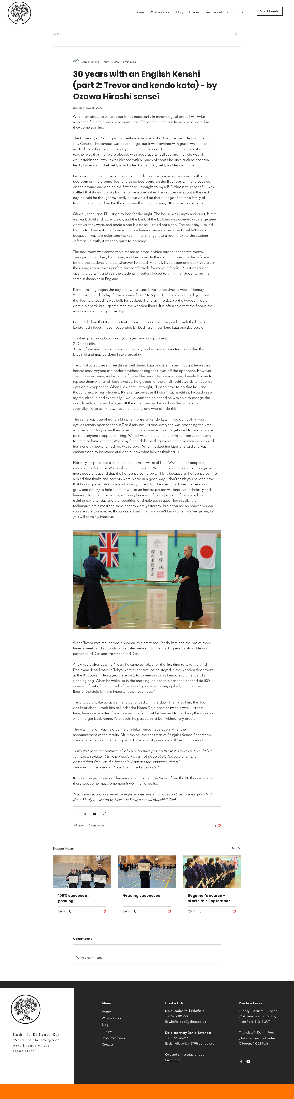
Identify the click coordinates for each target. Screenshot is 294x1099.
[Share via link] (104, 813)
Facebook (172, 1060)
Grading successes (141, 895)
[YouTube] (248, 1061)
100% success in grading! (73, 898)
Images (107, 1031)
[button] (236, 34)
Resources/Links (113, 1038)
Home (106, 1011)
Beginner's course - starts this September (209, 898)
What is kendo (112, 1018)
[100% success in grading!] (82, 871)
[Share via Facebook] (75, 813)
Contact (107, 1044)
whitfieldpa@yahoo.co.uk (187, 1022)
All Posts (58, 34)
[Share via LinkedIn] (94, 813)
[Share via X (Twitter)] (85, 813)
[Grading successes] (147, 871)
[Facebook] (241, 1061)
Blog (105, 1025)
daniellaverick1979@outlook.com (193, 1043)
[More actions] (218, 61)
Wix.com (175, 1091)
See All (236, 848)
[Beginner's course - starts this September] (212, 871)
